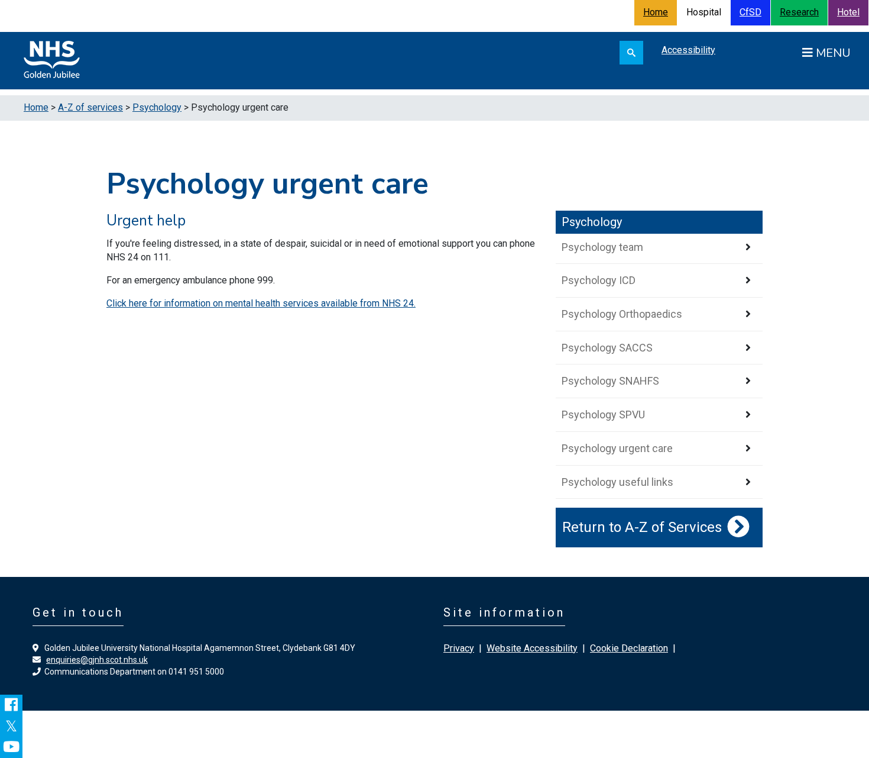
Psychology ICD (598, 280)
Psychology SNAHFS (610, 381)
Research (799, 12)
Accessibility (688, 50)
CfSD (750, 12)
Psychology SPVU (603, 414)
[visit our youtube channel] (11, 747)
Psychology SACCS (607, 347)
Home (655, 12)
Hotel (848, 12)
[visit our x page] (11, 726)
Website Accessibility (532, 648)
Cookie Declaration (629, 648)
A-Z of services (90, 107)
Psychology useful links (617, 482)
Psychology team (602, 247)
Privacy (458, 648)
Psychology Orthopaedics (622, 314)
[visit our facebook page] (11, 705)
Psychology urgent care (617, 448)
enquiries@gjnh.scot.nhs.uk (97, 660)
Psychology (156, 107)
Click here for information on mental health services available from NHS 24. (261, 303)
